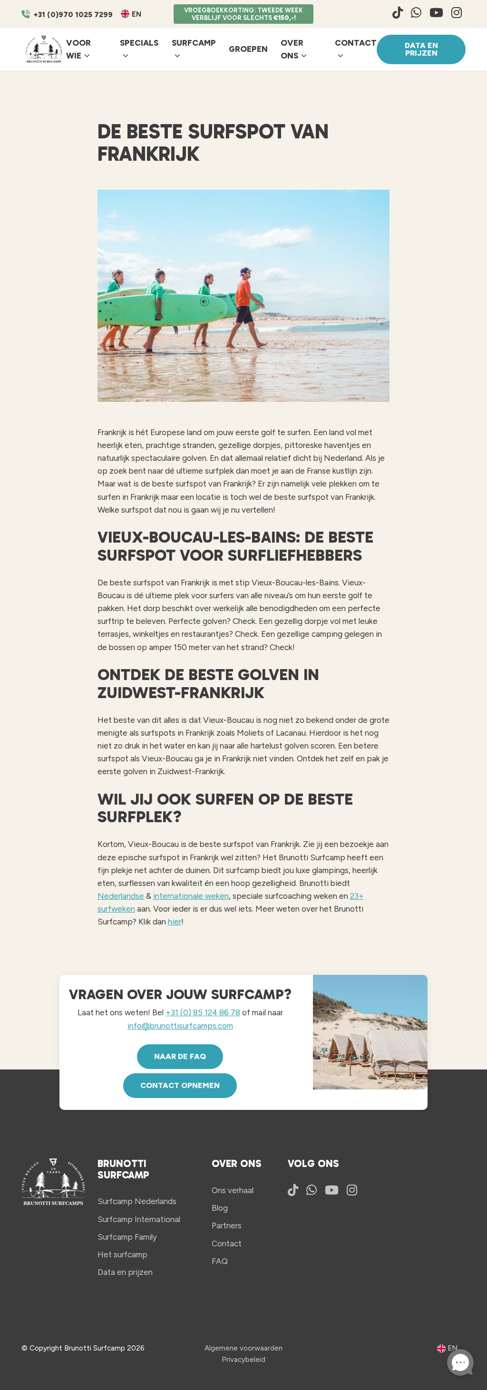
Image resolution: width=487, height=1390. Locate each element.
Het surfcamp (122, 1254)
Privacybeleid (243, 1359)
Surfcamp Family (127, 1237)
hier (174, 921)
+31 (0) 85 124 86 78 (203, 1012)
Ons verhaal (232, 1190)
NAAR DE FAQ (180, 1056)
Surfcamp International (138, 1219)
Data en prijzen (421, 49)
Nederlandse (120, 896)
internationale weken (191, 896)
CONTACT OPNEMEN (180, 1085)
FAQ (220, 1261)
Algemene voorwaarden (243, 1347)
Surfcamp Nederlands (136, 1201)
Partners (227, 1225)
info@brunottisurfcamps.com (180, 1025)
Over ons (292, 49)
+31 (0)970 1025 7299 (73, 14)
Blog (220, 1208)
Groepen (248, 49)
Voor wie (78, 49)
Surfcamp (194, 43)
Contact (356, 43)
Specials (139, 43)
